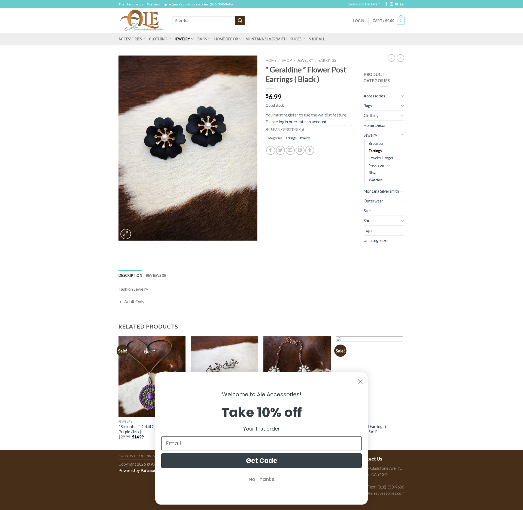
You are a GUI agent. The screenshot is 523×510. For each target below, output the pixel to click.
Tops (368, 230)
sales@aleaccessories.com (381, 493)
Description (130, 275)
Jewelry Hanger (381, 158)
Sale (367, 210)
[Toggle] (403, 96)
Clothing (158, 39)
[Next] (403, 392)
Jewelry (182, 39)
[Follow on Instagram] (391, 4)
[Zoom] (125, 234)
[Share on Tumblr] (309, 150)
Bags (202, 39)
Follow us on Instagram (363, 4)
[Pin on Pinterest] (300, 150)
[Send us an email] (401, 4)
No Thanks (261, 479)
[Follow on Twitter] (396, 4)
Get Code (261, 460)
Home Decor (226, 39)
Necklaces (377, 165)
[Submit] (240, 20)
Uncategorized (377, 240)
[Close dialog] (360, 381)
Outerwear (373, 201)
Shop (287, 60)
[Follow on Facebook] (386, 4)
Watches (375, 180)
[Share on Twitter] (280, 150)
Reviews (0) (156, 275)
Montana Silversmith (266, 39)
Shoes (295, 39)
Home (271, 60)
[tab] (130, 275)
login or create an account (303, 121)
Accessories (130, 39)
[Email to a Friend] (290, 150)
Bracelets (376, 143)
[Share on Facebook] (270, 150)
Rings (373, 172)
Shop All (317, 39)
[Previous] (119, 392)
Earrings (327, 60)
